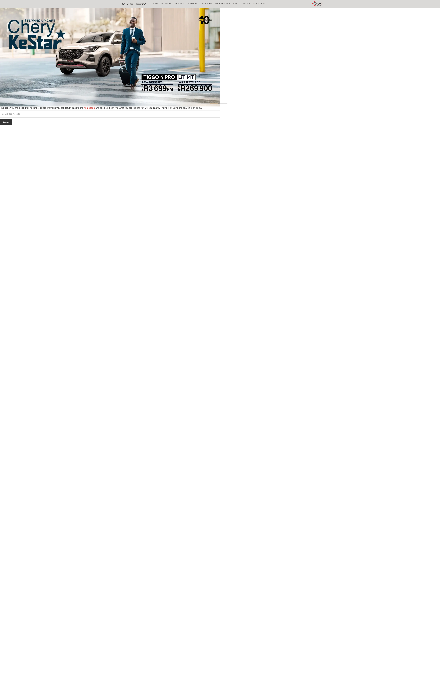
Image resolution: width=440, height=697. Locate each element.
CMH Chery (134, 4)
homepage (89, 108)
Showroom (166, 4)
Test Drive (206, 4)
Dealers (246, 4)
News (236, 4)
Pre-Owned (192, 4)
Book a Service (222, 4)
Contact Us (259, 4)
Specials (179, 4)
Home (155, 4)
